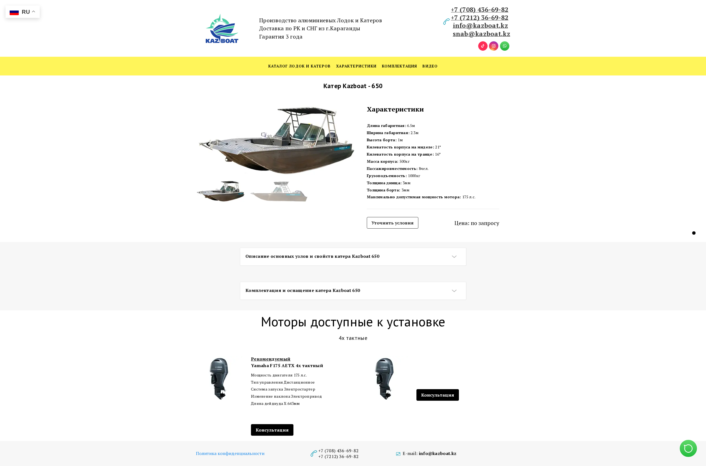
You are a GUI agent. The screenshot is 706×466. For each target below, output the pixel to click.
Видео (430, 66)
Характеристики (356, 66)
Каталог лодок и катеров (299, 66)
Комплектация (399, 66)
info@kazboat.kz (480, 25)
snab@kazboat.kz (481, 33)
